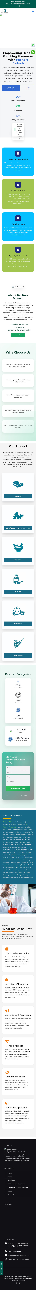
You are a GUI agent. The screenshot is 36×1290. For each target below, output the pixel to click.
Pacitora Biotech (9, 822)
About (10, 1177)
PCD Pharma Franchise (16, 1184)
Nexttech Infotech (18, 1280)
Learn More (28, 88)
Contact (11, 1195)
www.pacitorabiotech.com (18, 1259)
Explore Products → (11, 88)
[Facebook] (17, 6)
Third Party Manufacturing (18, 1187)
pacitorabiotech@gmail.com (19, 3)
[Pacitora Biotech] (5, 10)
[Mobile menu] (33, 11)
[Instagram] (19, 6)
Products (11, 1180)
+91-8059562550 (18, 1)
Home (10, 1173)
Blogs (10, 1191)
